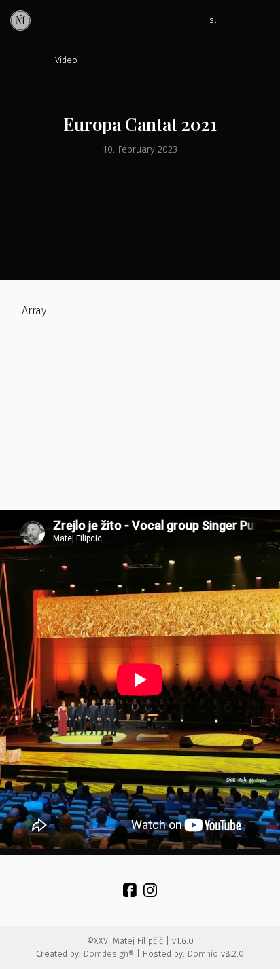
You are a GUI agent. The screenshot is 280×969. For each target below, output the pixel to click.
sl (213, 20)
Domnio (203, 954)
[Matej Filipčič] (20, 20)
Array (34, 310)
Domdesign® (109, 954)
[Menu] (259, 20)
